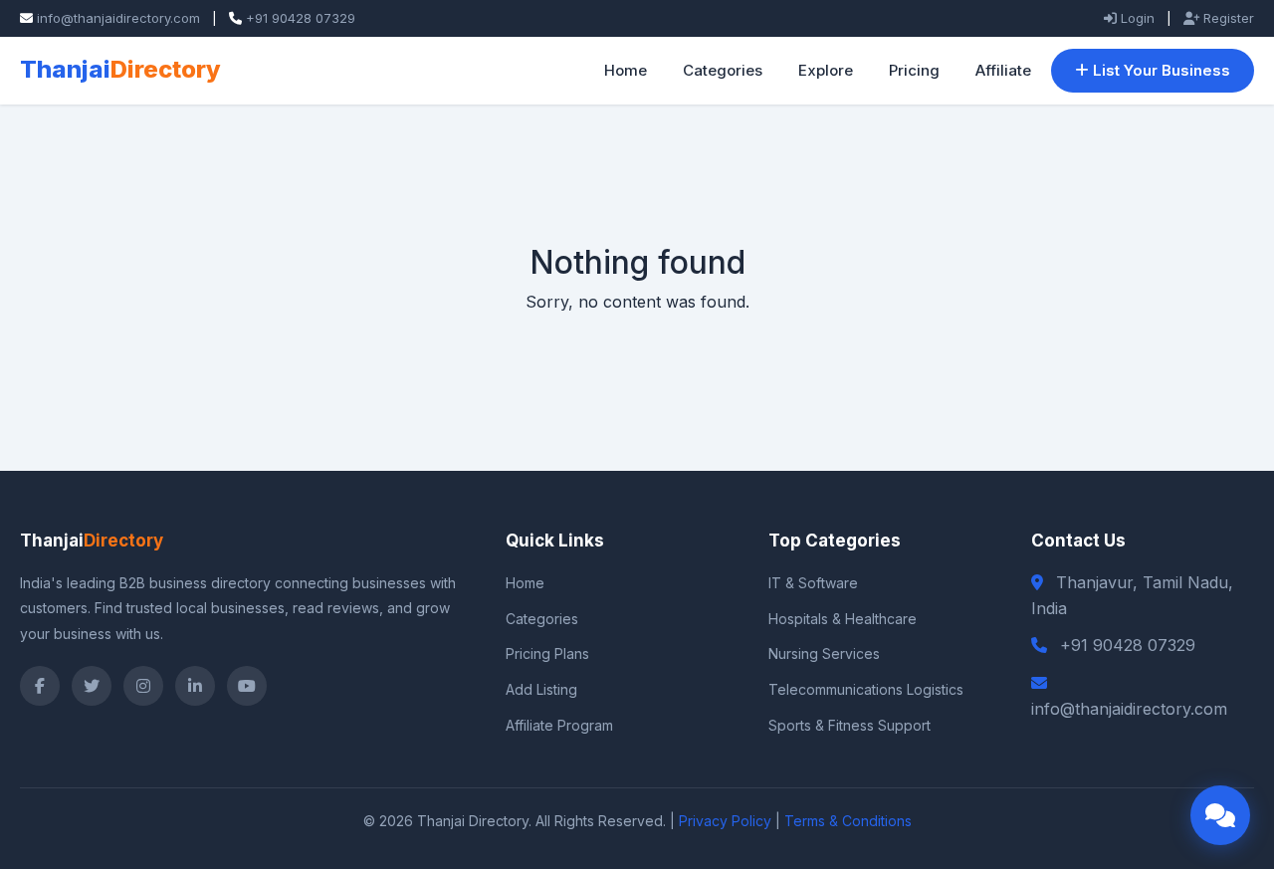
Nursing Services (824, 653)
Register (1226, 18)
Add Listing (541, 689)
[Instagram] (143, 686)
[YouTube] (247, 686)
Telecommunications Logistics (865, 689)
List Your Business (1159, 70)
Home (625, 70)
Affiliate (1003, 70)
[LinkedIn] (195, 686)
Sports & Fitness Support (849, 725)
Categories (722, 70)
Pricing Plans (547, 653)
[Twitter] (91, 686)
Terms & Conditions (848, 820)
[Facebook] (40, 686)
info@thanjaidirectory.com (118, 18)
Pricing (914, 70)
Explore (825, 70)
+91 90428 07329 (300, 18)
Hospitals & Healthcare (842, 618)
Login (1136, 18)
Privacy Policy (725, 820)
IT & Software (813, 582)
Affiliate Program (559, 725)
